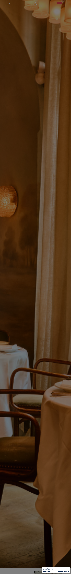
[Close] (69, 567)
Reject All (60, 571)
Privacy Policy (53, 569)
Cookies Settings (46, 571)
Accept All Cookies (66, 571)
